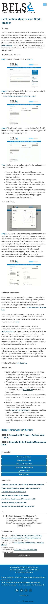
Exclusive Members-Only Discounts (13, 502)
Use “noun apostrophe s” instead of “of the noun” (25, 523)
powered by (18, 601)
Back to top (23, 595)
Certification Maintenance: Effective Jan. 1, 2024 (18, 499)
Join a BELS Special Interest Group (13, 492)
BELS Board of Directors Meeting (25, 550)
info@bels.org (6, 45)
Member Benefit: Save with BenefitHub (15, 495)
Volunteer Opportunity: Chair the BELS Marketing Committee (22, 484)
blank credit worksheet (20, 410)
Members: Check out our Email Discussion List (17, 506)
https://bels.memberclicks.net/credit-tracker (19, 96)
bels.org (29, 59)
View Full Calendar (24, 555)
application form (7, 331)
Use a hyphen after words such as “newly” (22, 521)
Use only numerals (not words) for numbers (23, 518)
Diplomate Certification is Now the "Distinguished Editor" (21, 488)
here (17, 322)
